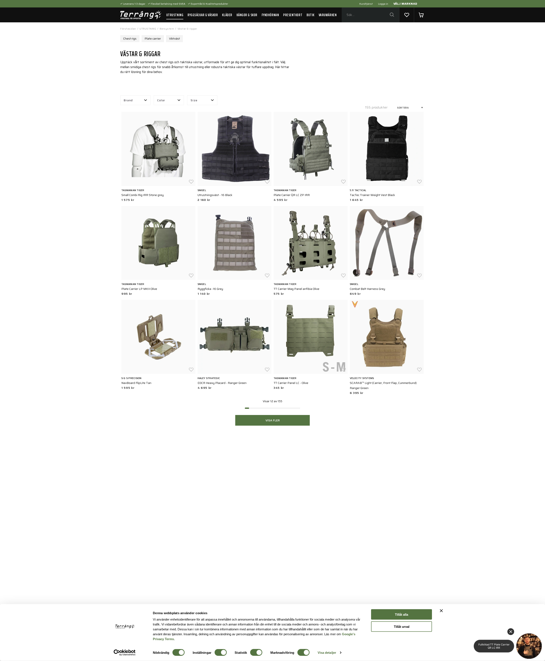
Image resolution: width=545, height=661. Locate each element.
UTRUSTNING (174, 15)
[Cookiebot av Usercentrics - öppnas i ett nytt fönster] (124, 653)
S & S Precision (131, 378)
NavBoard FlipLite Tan (136, 383)
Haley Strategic (209, 378)
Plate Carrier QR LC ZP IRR (292, 195)
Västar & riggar (187, 29)
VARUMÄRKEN (328, 15)
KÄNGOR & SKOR (247, 15)
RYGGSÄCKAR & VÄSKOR (203, 15)
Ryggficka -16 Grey (210, 288)
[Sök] (391, 15)
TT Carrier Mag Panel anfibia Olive (296, 288)
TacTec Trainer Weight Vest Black (372, 195)
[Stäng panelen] (441, 610)
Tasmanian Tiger (132, 190)
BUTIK (310, 15)
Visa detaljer (327, 652)
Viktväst (174, 38)
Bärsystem (167, 29)
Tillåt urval (401, 626)
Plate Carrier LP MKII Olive (139, 288)
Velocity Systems (362, 378)
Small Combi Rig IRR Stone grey (142, 195)
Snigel (202, 190)
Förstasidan (128, 29)
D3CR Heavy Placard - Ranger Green (222, 383)
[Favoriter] (406, 14)
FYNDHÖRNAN (270, 15)
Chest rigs (129, 38)
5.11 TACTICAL (358, 190)
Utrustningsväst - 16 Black (215, 195)
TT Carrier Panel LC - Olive (291, 383)
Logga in (383, 4)
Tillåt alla (401, 614)
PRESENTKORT (292, 15)
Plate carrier (153, 38)
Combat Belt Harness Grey (367, 288)
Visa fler (272, 420)
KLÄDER (227, 15)
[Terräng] (140, 15)
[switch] (221, 652)
